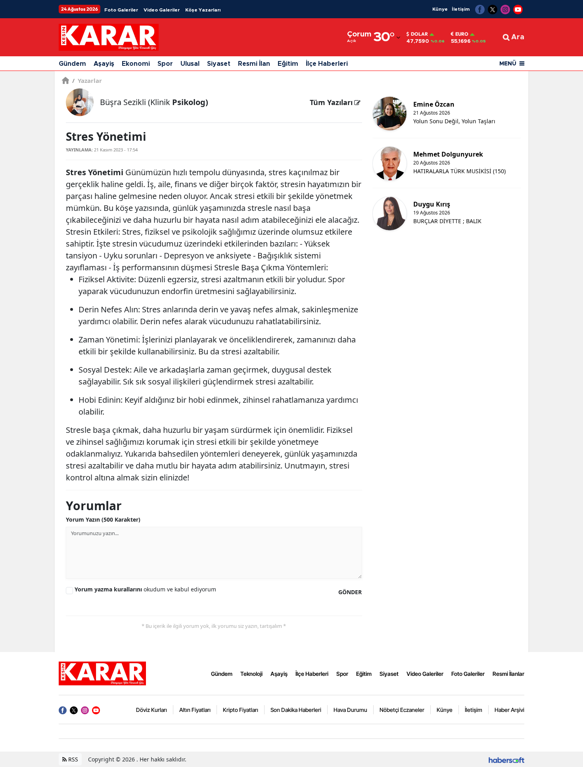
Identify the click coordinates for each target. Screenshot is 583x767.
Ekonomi (136, 64)
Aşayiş (104, 64)
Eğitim (288, 64)
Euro (461, 34)
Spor (165, 64)
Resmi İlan (254, 64)
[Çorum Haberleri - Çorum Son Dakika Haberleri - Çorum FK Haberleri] (102, 673)
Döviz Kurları (151, 709)
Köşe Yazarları (203, 10)
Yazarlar (87, 80)
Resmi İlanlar (508, 673)
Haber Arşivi (509, 709)
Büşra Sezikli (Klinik (154, 102)
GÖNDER (350, 592)
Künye (440, 9)
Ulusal (189, 64)
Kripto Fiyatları (240, 709)
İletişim (461, 9)
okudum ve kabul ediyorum (145, 589)
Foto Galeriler (121, 10)
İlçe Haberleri (327, 64)
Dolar (419, 34)
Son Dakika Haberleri (295, 709)
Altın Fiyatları (195, 709)
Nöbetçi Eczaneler (402, 709)
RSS (72, 759)
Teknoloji (251, 673)
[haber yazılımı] (506, 759)
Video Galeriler (162, 10)
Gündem (72, 64)
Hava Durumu (350, 709)
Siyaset (218, 64)
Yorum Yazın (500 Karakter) (103, 519)
